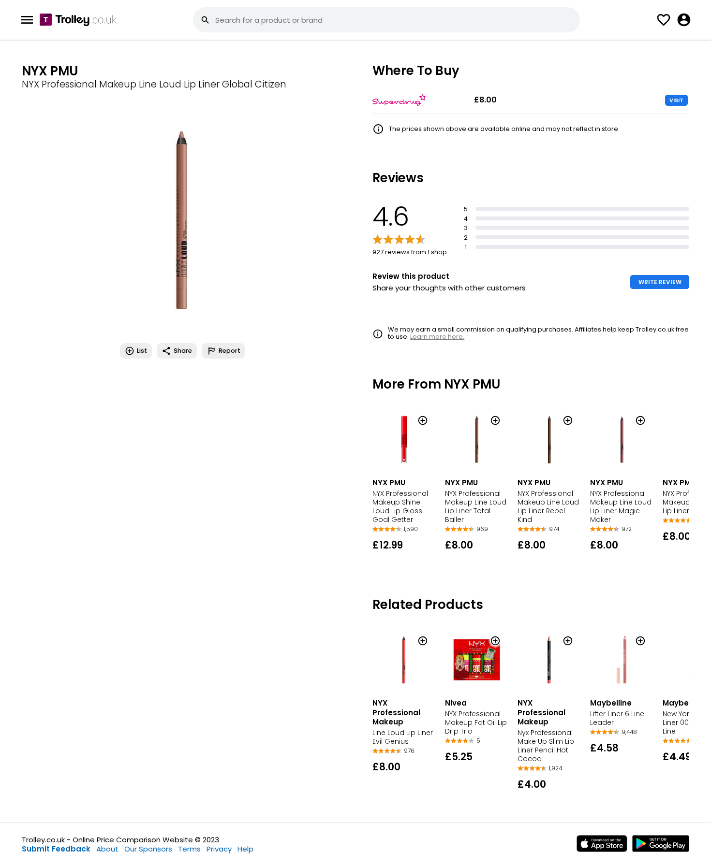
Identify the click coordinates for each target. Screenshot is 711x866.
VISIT (676, 100)
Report (229, 350)
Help (245, 849)
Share (183, 350)
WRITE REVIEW (659, 282)
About (107, 849)
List (142, 350)
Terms (189, 849)
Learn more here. (437, 336)
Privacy (219, 849)
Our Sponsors (148, 849)
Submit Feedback (56, 849)
